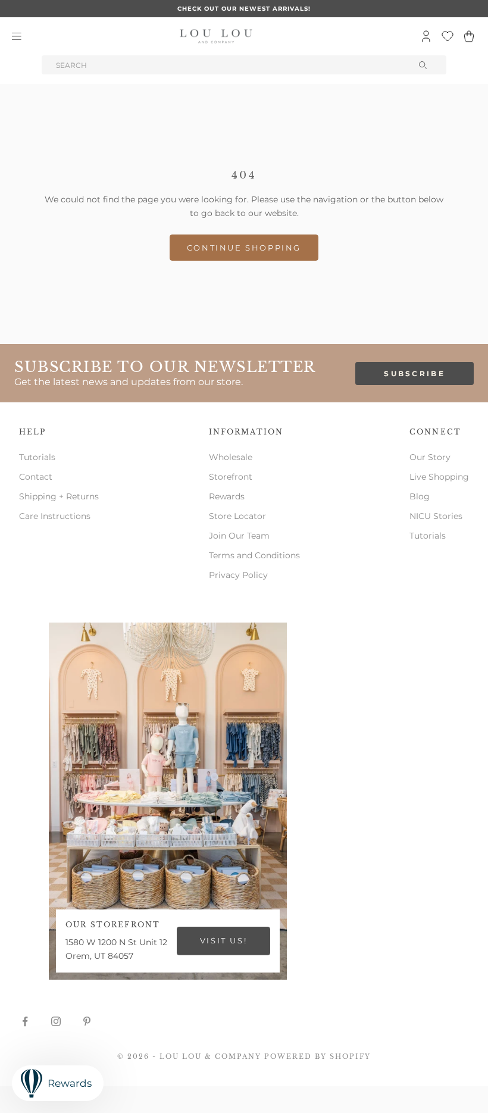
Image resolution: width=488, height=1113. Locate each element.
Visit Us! (223, 940)
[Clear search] (423, 64)
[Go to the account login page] (426, 36)
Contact (35, 476)
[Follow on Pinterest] (87, 1021)
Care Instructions (54, 516)
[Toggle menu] (17, 36)
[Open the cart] (468, 36)
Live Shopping (439, 476)
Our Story (430, 457)
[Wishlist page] (447, 36)
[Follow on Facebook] (25, 1021)
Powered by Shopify (317, 1056)
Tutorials (37, 457)
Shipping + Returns (59, 496)
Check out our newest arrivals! (244, 8)
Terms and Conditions (254, 555)
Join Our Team (239, 535)
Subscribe (414, 373)
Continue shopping (244, 247)
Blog (419, 496)
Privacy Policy (238, 575)
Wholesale (230, 457)
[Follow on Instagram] (56, 1021)
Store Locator (237, 516)
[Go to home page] (216, 36)
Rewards (227, 496)
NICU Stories (435, 516)
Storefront (230, 476)
